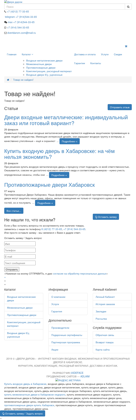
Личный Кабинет (105, 296)
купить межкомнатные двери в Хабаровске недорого (34, 394)
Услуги (105, 54)
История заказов (105, 304)
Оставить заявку (107, 217)
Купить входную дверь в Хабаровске (25, 384)
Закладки (101, 311)
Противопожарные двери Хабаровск (49, 184)
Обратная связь (105, 335)
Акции (54, 349)
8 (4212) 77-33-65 (51, 229)
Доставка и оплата (85, 54)
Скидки (118, 54)
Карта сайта (103, 349)
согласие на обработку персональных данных (79, 273)
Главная (11, 54)
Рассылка (101, 318)
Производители (60, 327)
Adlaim (85, 376)
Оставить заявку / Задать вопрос (23, 413)
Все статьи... (14, 210)
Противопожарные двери (40, 67)
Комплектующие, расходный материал (49, 71)
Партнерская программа (65, 342)
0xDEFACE (77, 373)
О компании (58, 296)
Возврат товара (105, 342)
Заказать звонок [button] (114, 39)
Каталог (27, 54)
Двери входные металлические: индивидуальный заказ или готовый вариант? (66, 120)
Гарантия (56, 311)
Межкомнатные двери (39, 64)
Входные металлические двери (44, 60)
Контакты (95, 63)
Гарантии (79, 63)
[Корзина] (126, 46)
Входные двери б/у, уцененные (44, 74)
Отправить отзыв (119, 107)
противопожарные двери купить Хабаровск (29, 405)
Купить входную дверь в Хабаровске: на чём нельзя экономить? (59, 153)
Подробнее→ (69, 141)
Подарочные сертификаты (66, 335)
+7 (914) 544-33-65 (74, 229)
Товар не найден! (23, 79)
